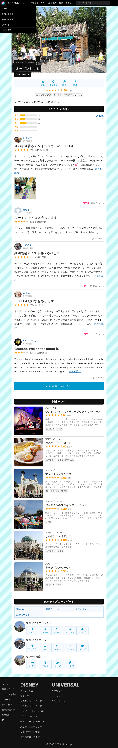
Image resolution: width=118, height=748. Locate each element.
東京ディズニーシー (25, 62)
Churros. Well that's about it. (36, 349)
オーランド (57, 696)
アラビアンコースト (73, 95)
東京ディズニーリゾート (17, 3)
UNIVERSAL (66, 685)
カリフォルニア (27, 690)
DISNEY (29, 685)
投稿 (61, 3)
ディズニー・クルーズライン (34, 721)
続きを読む (75, 371)
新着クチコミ (7, 14)
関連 (75, 85)
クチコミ (54, 85)
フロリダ (24, 696)
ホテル (32, 666)
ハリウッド (57, 690)
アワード (6, 25)
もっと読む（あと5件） (60, 386)
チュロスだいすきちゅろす (34, 301)
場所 (64, 85)
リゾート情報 (33, 656)
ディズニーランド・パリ (32, 711)
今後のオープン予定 (30, 731)
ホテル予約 (51, 3)
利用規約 (6, 714)
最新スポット (23, 614)
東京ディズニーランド (39, 622)
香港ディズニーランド (31, 701)
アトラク (32, 632)
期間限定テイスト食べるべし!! (36, 253)
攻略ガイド (22, 609)
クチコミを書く (8, 19)
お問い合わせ (8, 709)
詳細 (43, 85)
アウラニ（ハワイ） (30, 716)
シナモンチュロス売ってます (35, 218)
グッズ (82, 632)
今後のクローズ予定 (30, 737)
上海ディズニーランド (31, 706)
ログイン (69, 3)
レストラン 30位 (43, 95)
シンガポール (58, 701)
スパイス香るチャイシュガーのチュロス (44, 146)
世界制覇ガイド (37, 3)
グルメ (57, 632)
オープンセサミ (28, 68)
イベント (70, 632)
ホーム (5, 8)
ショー (45, 632)
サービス (70, 666)
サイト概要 (7, 30)
